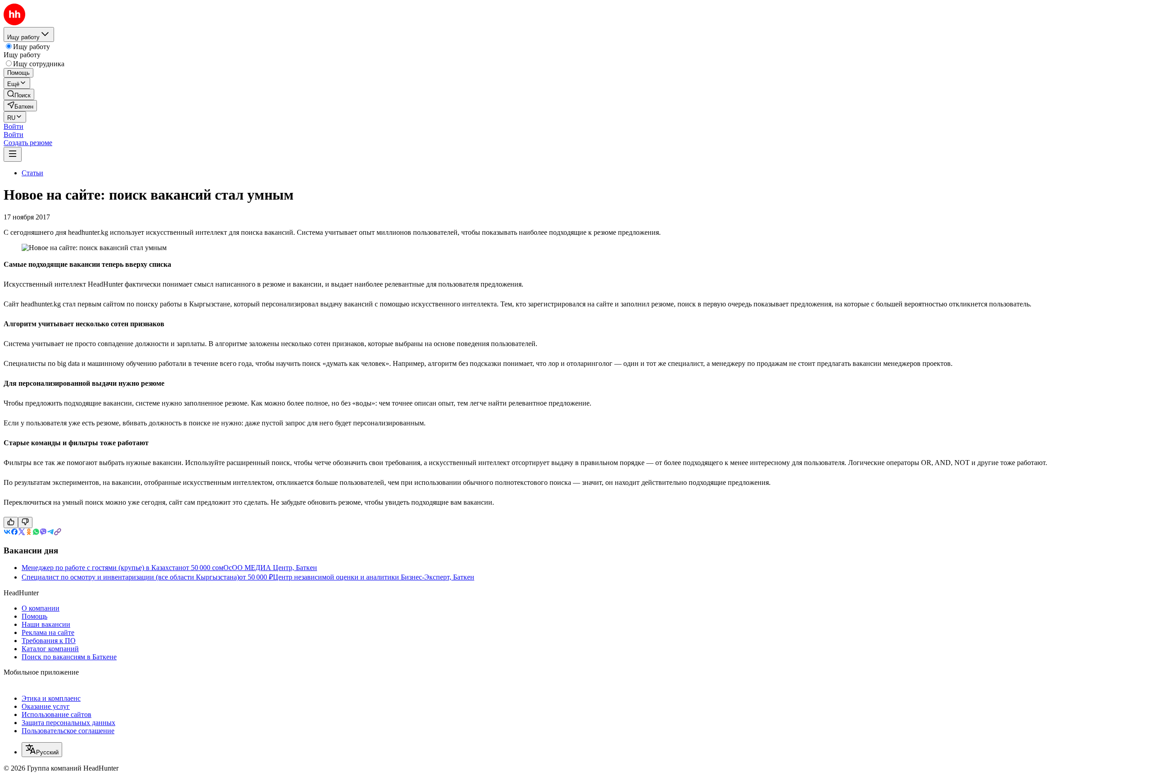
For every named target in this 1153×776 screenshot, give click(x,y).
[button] (13, 126)
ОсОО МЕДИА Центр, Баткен (270, 567)
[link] (19, 94)
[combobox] (42, 749)
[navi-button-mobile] (13, 154)
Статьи (32, 173)
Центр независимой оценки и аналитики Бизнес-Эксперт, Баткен (373, 577)
